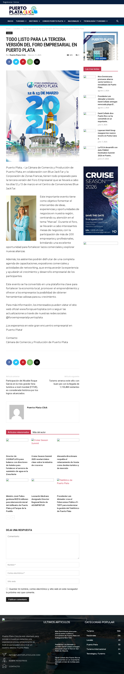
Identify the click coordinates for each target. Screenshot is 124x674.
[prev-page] (8, 517)
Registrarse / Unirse (11, 2)
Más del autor (39, 432)
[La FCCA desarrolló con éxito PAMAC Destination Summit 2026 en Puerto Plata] (89, 150)
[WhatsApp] (30, 62)
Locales (16, 28)
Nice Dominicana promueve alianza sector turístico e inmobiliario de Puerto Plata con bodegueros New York (67, 634)
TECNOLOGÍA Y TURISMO (94, 21)
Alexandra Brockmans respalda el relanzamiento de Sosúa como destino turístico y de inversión (68, 462)
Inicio (10, 21)
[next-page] (13, 517)
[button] (117, 21)
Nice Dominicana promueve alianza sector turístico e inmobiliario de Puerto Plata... (107, 82)
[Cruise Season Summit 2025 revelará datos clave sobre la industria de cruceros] (42, 446)
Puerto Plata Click (18, 55)
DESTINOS (33, 21)
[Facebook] (9, 62)
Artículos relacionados (18, 432)
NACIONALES (73, 21)
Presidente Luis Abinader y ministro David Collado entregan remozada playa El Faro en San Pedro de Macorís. (67, 648)
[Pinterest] (23, 62)
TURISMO (20, 21)
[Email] (37, 62)
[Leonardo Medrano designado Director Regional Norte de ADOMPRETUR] (42, 486)
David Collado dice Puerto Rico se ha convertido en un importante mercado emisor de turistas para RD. (67, 661)
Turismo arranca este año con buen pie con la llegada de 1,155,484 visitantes (64, 383)
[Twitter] (16, 62)
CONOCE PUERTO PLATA (52, 21)
